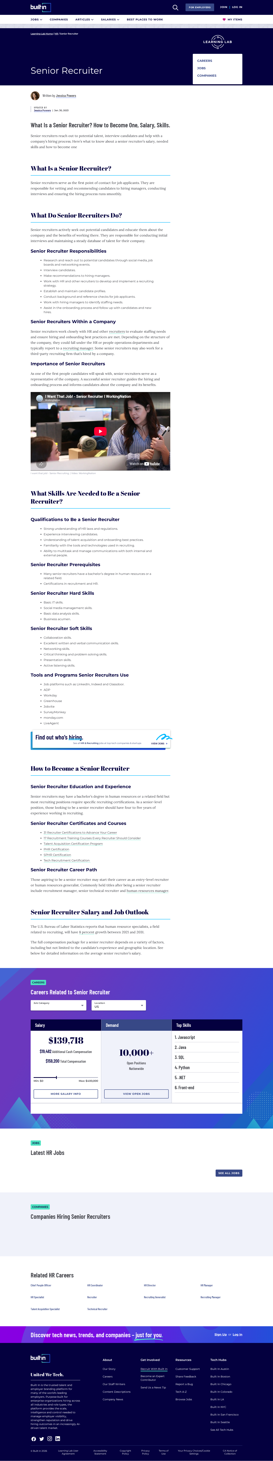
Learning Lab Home (42, 33)
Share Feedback (186, 1376)
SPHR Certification (57, 855)
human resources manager (147, 891)
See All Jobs (229, 1173)
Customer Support (188, 1369)
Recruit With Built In (154, 1369)
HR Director (150, 1285)
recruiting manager (78, 348)
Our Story (109, 1369)
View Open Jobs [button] (136, 1094)
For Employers (200, 7)
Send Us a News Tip (153, 1387)
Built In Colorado (221, 1391)
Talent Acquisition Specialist (45, 1309)
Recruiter (92, 1297)
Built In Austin (219, 1369)
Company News (113, 1399)
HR (56, 33)
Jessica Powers (66, 95)
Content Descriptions (117, 1391)
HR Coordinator (95, 1285)
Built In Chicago (220, 1384)
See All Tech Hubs (221, 1429)
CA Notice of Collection (230, 1452)
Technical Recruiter (97, 1309)
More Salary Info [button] (66, 1094)
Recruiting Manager (211, 1297)
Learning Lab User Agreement (68, 1452)
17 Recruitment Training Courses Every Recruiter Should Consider (92, 838)
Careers (108, 1376)
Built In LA (217, 1399)
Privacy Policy (145, 1452)
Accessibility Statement (100, 1452)
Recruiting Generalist (154, 1297)
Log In (237, 7)
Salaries (109, 19)
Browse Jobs (184, 1399)
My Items (234, 19)
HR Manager (207, 1285)
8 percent (86, 932)
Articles (83, 19)
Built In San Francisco (224, 1414)
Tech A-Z (181, 1391)
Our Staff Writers (114, 1384)
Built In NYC (218, 1407)
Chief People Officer (41, 1285)
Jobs (35, 19)
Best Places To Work (145, 19)
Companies (59, 19)
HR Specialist (37, 1297)
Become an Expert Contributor (153, 1378)
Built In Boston (220, 1376)
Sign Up (220, 1334)
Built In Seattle (220, 1422)
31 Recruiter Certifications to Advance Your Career (80, 832)
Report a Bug (184, 1384)
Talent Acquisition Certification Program (73, 843)
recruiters (117, 331)
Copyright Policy (125, 1452)
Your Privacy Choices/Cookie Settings (194, 1452)
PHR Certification (56, 849)
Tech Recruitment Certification (67, 860)
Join (223, 7)
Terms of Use (163, 1452)
